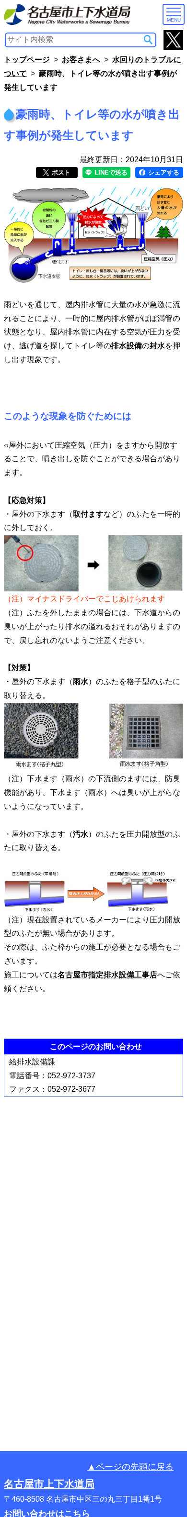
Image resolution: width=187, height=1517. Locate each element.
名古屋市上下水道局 (49, 1483)
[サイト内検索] (148, 39)
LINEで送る (110, 172)
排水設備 (126, 346)
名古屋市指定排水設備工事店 (107, 975)
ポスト (60, 172)
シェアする (162, 172)
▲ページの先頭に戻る (130, 1467)
